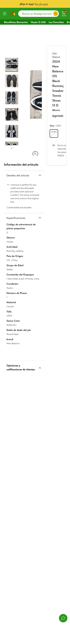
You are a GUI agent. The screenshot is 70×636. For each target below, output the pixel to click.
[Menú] (5, 13)
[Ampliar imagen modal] (35, 153)
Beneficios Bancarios (16, 22)
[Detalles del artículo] (40, 175)
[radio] (54, 133)
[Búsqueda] (55, 13)
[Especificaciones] (40, 217)
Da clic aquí (41, 4)
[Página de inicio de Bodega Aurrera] (13, 13)
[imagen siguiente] (11, 148)
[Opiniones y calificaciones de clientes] (40, 366)
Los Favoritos (56, 22)
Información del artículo (21, 164)
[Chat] (63, 618)
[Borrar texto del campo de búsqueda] (50, 13)
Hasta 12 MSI (38, 22)
